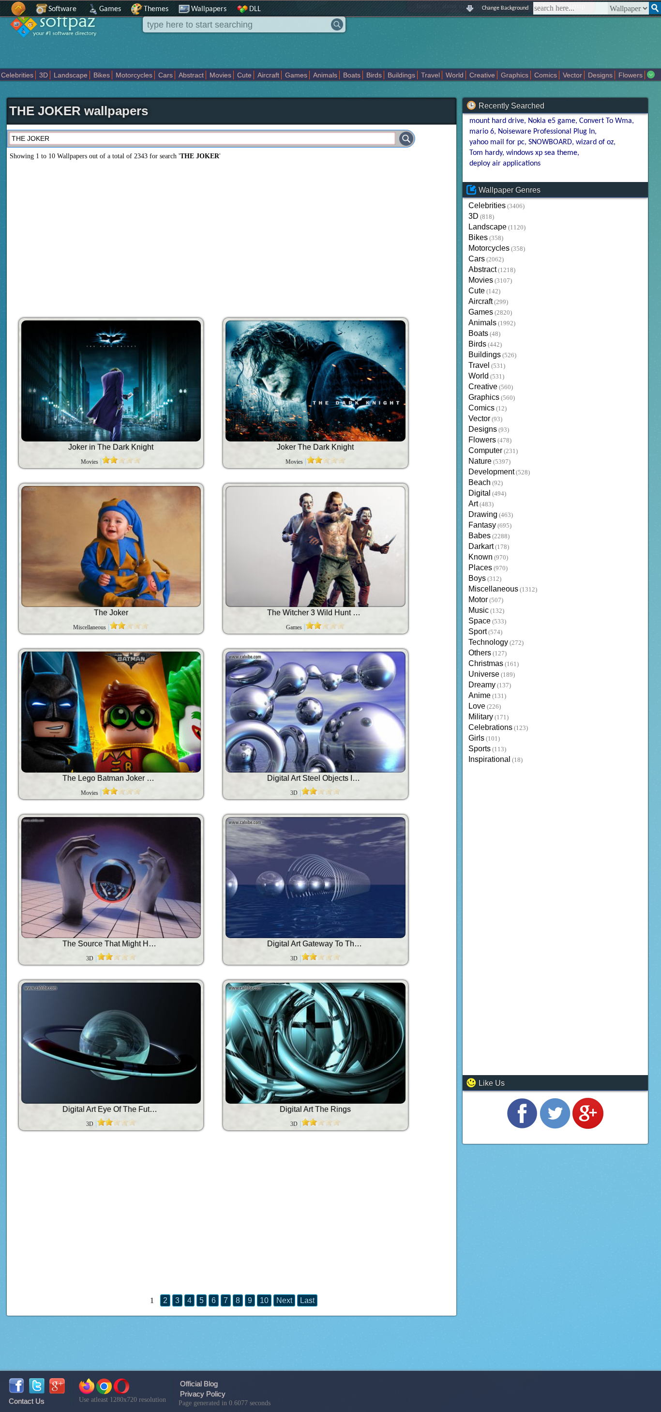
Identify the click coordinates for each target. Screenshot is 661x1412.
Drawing (482, 514)
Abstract (191, 75)
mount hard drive (496, 121)
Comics (545, 75)
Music (478, 610)
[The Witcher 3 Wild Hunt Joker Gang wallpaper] (315, 546)
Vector (572, 75)
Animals (325, 75)
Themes (156, 9)
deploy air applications (505, 163)
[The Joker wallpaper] (111, 546)
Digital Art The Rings (315, 1109)
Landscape (71, 75)
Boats (352, 75)
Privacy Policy (202, 1394)
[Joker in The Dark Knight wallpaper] (111, 380)
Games (110, 9)
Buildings (401, 75)
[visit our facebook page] (522, 1126)
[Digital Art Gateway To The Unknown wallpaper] (315, 877)
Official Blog (199, 1384)
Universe (483, 674)
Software (62, 9)
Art (473, 504)
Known (480, 557)
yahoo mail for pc (497, 142)
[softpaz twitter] (37, 1391)
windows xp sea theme (541, 153)
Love (476, 706)
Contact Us (27, 1401)
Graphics (514, 75)
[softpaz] (3, 13)
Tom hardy (485, 153)
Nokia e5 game (551, 121)
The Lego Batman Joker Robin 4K (110, 778)
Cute (244, 75)
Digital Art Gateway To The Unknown (315, 944)
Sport (477, 631)
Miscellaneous (493, 589)
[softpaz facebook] (16, 1391)
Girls (476, 738)
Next (284, 1300)
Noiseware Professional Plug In (546, 132)
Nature (480, 461)
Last (307, 1300)
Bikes (101, 75)
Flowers (630, 75)
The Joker (111, 612)
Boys (477, 578)
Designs (600, 75)
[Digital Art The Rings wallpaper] (315, 1043)
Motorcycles (134, 75)
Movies (220, 75)
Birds (374, 75)
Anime (479, 695)
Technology (488, 642)
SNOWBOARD (550, 142)
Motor (478, 599)
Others (479, 653)
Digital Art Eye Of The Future (110, 1109)
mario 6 (481, 132)
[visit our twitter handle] (555, 1126)
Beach (479, 482)
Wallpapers (208, 9)
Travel (430, 75)
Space (479, 621)
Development (491, 472)
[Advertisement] (164, 235)
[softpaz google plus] (57, 1391)
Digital (479, 493)
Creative (482, 75)
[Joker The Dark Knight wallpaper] (315, 380)
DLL (255, 9)
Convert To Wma (605, 121)
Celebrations (490, 727)
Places (480, 567)
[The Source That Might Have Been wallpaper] (111, 877)
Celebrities (17, 75)
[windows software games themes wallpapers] (58, 46)
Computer (485, 450)
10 (264, 1300)
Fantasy (482, 525)
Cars (165, 75)
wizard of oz (595, 142)
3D (43, 75)
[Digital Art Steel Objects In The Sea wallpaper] (315, 712)
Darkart (481, 546)
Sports (479, 748)
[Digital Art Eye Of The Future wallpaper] (111, 1043)
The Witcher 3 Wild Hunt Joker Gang (315, 612)
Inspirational (489, 759)
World (455, 75)
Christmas (485, 663)
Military (480, 717)
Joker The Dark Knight (315, 447)
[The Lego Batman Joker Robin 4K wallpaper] (111, 712)
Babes (479, 535)
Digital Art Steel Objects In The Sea (315, 778)
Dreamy (482, 685)
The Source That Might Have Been (110, 944)
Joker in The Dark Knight (110, 447)
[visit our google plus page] (587, 1126)
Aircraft (268, 75)
